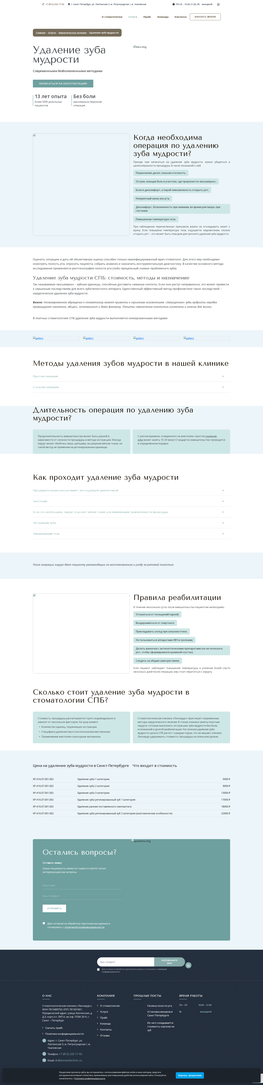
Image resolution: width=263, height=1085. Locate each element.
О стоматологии (112, 16)
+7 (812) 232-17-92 (54, 4)
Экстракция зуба (44, 523)
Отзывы (105, 1035)
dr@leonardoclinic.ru (68, 1060)
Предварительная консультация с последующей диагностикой (75, 490)
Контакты (181, 16)
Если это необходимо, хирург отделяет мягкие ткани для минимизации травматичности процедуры (100, 512)
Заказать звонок (205, 17)
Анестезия (40, 501)
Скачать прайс (54, 1028)
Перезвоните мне (169, 962)
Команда (163, 16)
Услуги (132, 16)
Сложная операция (46, 387)
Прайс (147, 16)
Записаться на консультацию (63, 83)
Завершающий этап (46, 533)
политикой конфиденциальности (84, 927)
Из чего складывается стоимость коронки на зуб (160, 1026)
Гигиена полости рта (159, 1005)
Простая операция (45, 376)
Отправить (54, 908)
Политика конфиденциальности (64, 1033)
